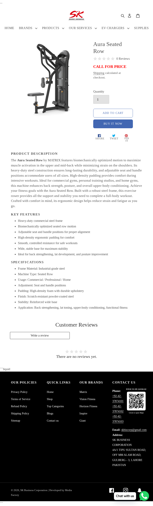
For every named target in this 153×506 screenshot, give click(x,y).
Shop (50, 399)
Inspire (83, 413)
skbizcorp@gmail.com (134, 429)
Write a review (40, 335)
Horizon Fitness (88, 406)
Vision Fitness (87, 399)
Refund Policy (19, 406)
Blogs (50, 413)
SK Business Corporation (34, 490)
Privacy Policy (19, 392)
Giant (82, 420)
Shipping (98, 72)
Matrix (83, 392)
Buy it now (113, 123)
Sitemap (15, 420)
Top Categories (55, 406)
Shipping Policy (20, 413)
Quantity (98, 91)
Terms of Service (20, 399)
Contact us (53, 420)
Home (50, 392)
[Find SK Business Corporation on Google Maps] (136, 401)
